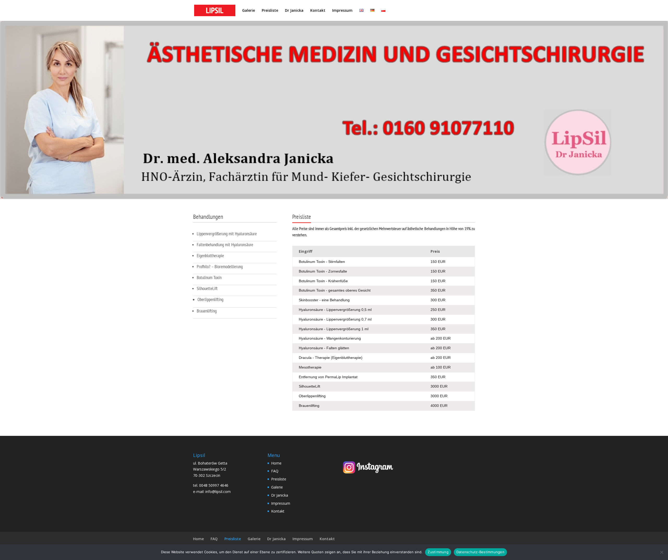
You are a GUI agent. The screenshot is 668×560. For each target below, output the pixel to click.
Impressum (342, 11)
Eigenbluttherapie (210, 255)
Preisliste (270, 11)
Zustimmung (438, 552)
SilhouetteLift (207, 288)
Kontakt (317, 11)
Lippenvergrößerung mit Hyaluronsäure (227, 234)
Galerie (248, 11)
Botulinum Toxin (209, 277)
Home (276, 463)
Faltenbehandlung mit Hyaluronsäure (225, 245)
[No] (661, 552)
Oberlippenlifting (210, 299)
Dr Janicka (294, 11)
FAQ (274, 470)
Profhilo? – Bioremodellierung (220, 266)
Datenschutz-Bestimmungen (480, 552)
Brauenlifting (207, 311)
